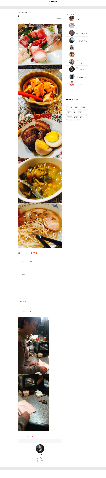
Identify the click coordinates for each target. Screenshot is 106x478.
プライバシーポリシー (51, 472)
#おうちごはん (69, 117)
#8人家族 (77, 114)
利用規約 (44, 472)
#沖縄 (75, 119)
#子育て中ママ (83, 107)
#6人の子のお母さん (70, 114)
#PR (71, 107)
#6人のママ (80, 112)
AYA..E (40, 455)
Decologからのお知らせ (77, 99)
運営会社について (60, 472)
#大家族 (73, 109)
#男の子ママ (84, 109)
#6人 (74, 112)
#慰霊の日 (76, 117)
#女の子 (68, 109)
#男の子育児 (69, 112)
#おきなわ (76, 107)
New (47, 4)
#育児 (81, 117)
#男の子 (78, 109)
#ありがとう (84, 114)
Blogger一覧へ (77, 90)
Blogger (58, 4)
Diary (61, 15)
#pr (67, 107)
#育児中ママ (69, 119)
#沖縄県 (79, 119)
